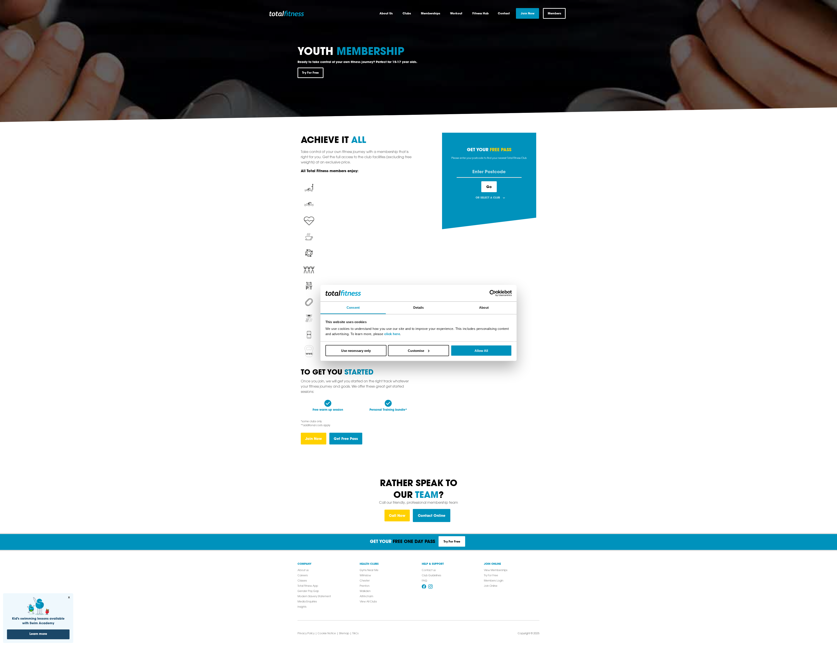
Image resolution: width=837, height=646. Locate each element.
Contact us (429, 570)
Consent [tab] (353, 307)
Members (554, 13)
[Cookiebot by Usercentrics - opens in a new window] (493, 293)
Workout (456, 13)
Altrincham (366, 596)
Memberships (430, 13)
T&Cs (355, 633)
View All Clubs (368, 601)
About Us (386, 13)
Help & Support (433, 564)
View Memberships (495, 570)
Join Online (492, 564)
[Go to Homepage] (291, 13)
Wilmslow (365, 575)
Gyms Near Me (369, 570)
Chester (365, 581)
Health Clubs (369, 564)
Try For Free (310, 73)
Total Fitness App (308, 586)
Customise (416, 350)
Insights (302, 607)
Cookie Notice (327, 633)
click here (392, 334)
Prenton (364, 586)
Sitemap (344, 633)
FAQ (424, 581)
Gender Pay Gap (308, 591)
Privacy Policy (306, 633)
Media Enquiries (307, 601)
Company (304, 564)
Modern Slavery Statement (314, 596)
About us (303, 570)
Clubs (407, 13)
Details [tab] (418, 307)
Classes (302, 581)
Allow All (481, 350)
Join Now (313, 438)
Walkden (365, 591)
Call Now (397, 515)
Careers (303, 575)
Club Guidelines (431, 575)
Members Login (493, 581)
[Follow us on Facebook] (424, 586)
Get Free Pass (346, 438)
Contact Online (431, 515)
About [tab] (484, 307)
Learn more (38, 634)
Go (489, 186)
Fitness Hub (480, 13)
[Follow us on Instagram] (430, 586)
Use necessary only (356, 350)
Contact (504, 13)
